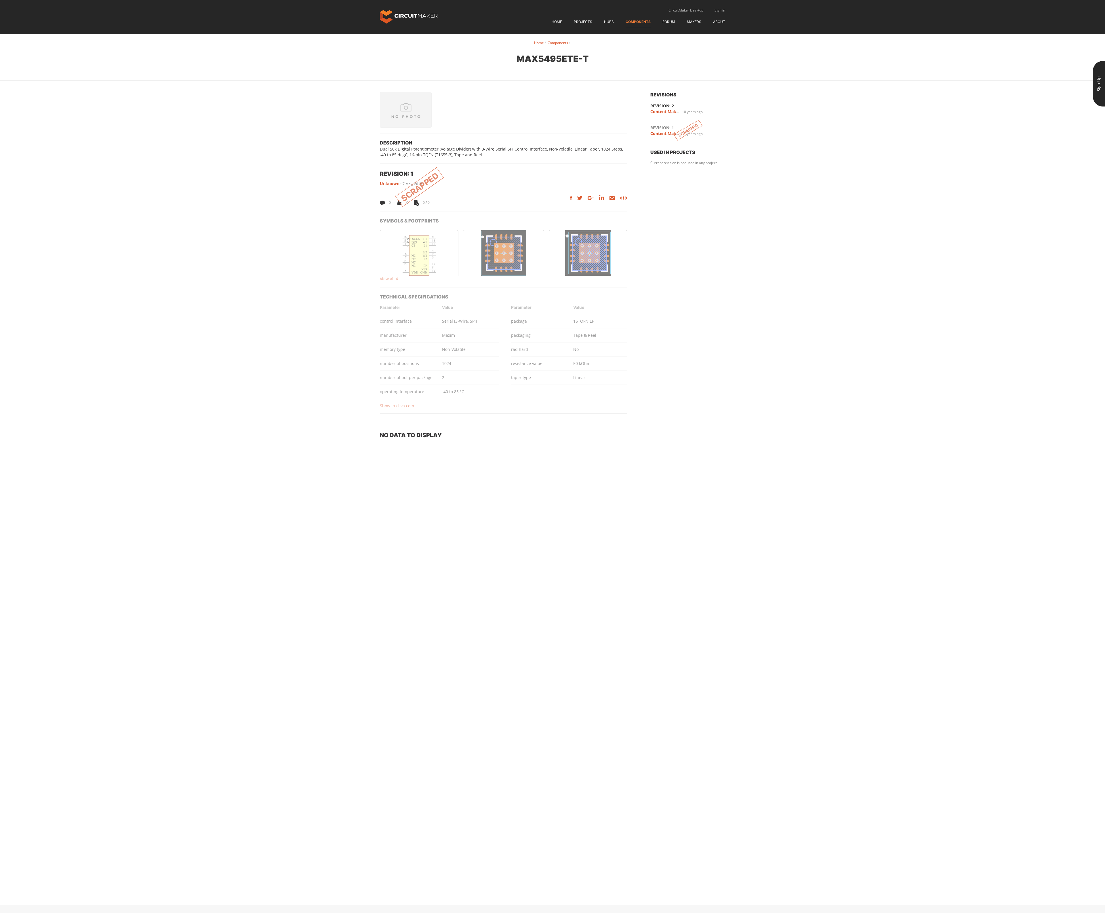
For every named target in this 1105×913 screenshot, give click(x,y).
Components (638, 21)
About (719, 21)
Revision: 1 (662, 127)
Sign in (720, 10)
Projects (583, 21)
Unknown (389, 183)
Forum (668, 21)
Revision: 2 (662, 106)
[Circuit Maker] (409, 16)
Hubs (609, 21)
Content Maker (665, 111)
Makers (694, 21)
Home (557, 21)
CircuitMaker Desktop (685, 10)
